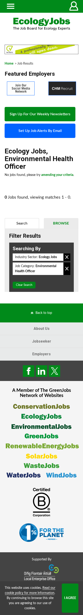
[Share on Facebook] (28, 371)
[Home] (41, 24)
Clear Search (24, 285)
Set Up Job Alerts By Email (40, 131)
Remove (66, 257)
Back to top (44, 313)
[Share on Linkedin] (41, 371)
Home (9, 63)
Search (21, 223)
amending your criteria (57, 175)
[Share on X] (54, 371)
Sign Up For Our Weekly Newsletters (40, 114)
